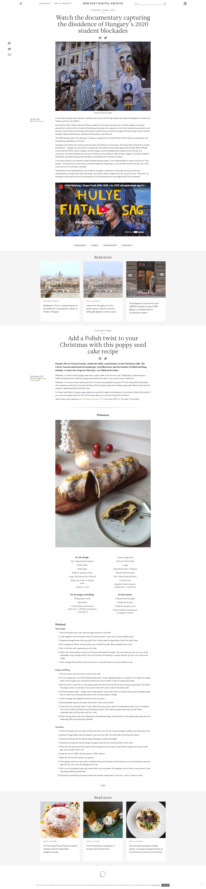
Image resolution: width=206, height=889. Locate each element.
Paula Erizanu (39, 121)
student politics (80, 245)
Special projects (63, 4)
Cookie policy (156, 885)
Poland (108, 330)
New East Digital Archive (103, 3)
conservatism (127, 245)
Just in (112, 10)
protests (95, 245)
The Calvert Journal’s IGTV (93, 399)
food (103, 785)
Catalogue (45, 4)
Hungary (106, 10)
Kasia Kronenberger (38, 379)
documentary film (110, 245)
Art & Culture (96, 10)
